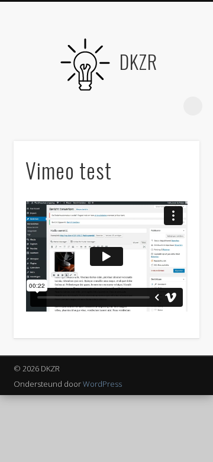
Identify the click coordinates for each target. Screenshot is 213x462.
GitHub (142, 106)
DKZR (138, 61)
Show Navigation (41, 106)
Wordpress (118, 106)
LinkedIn (166, 106)
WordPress (102, 383)
